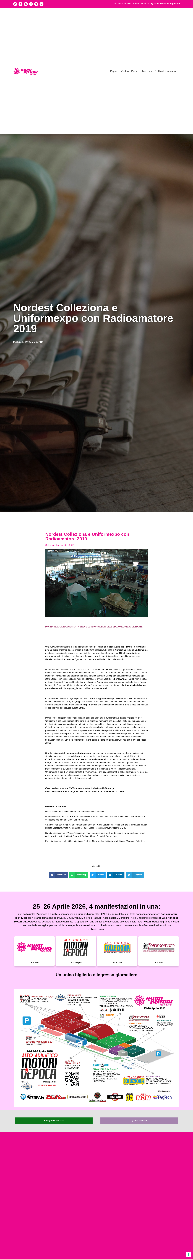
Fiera (134, 71)
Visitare (125, 71)
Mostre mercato (167, 71)
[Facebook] (26, 4)
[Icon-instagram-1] (31, 4)
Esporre (114, 71)
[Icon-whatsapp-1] (15, 4)
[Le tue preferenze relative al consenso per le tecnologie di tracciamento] (188, 1254)
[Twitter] (36, 4)
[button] (58, 875)
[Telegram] (20, 4)
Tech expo (147, 71)
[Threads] (41, 4)
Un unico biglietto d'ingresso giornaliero (96, 974)
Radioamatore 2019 (65, 545)
